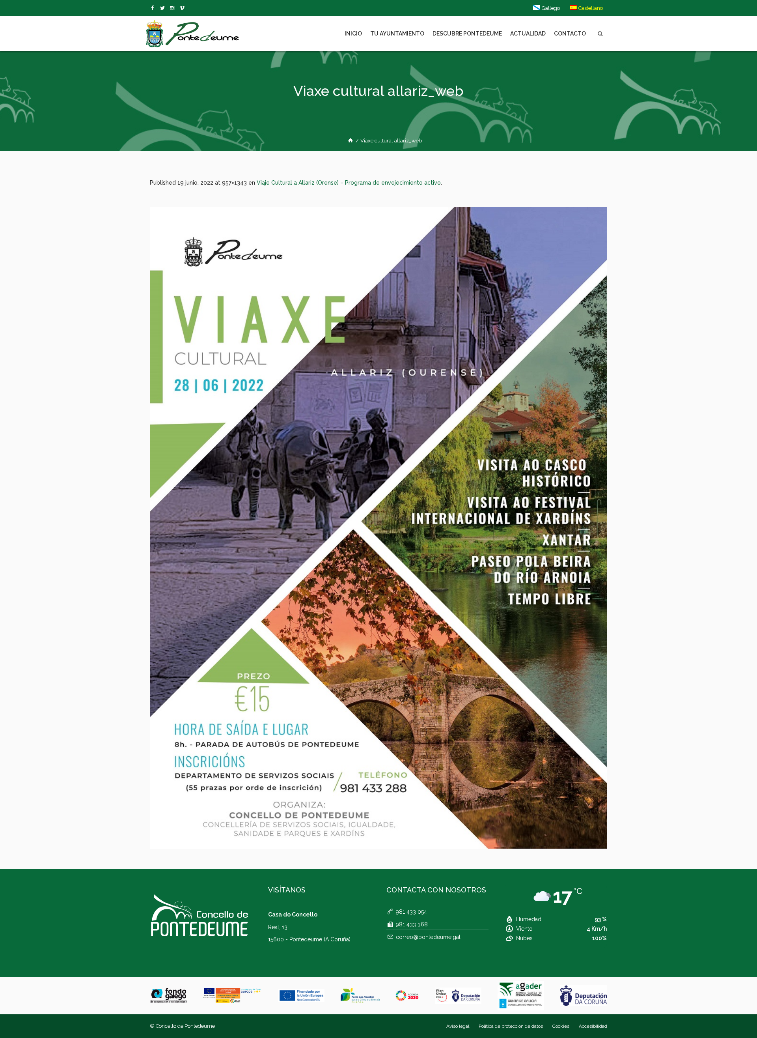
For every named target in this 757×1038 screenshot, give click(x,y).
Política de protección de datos (511, 1026)
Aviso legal (457, 1026)
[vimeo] (164, 8)
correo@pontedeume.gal (428, 937)
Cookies (560, 1026)
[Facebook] (154, 8)
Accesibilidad (593, 1026)
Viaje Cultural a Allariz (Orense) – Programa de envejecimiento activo (349, 183)
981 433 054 (411, 912)
